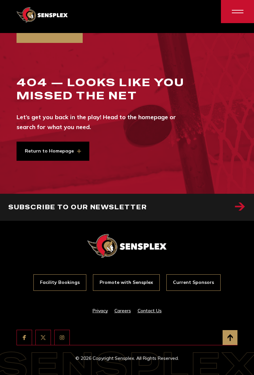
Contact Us (150, 311)
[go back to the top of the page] (230, 337)
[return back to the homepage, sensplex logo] (42, 15)
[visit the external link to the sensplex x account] (43, 337)
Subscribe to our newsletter (77, 207)
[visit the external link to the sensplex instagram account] (62, 337)
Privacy (100, 311)
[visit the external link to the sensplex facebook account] (24, 337)
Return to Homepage (49, 151)
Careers (122, 311)
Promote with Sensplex (126, 282)
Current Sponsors (193, 282)
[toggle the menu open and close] (237, 11)
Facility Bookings (60, 282)
